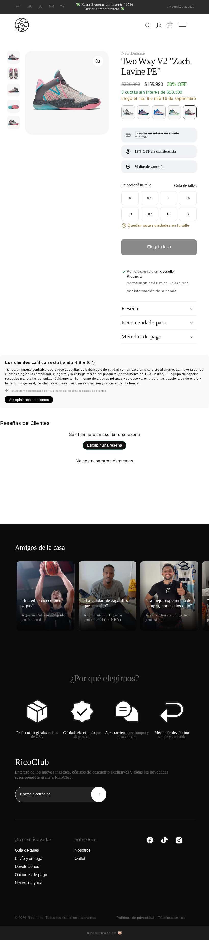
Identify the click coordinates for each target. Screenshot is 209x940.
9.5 (188, 195)
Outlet (80, 858)
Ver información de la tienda (151, 291)
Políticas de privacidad (135, 918)
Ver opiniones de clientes (29, 400)
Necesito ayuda (29, 882)
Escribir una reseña (104, 445)
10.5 (149, 211)
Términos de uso (171, 918)
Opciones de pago (31, 875)
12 (188, 211)
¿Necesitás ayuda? (180, 6)
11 (168, 211)
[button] (170, 25)
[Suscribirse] (98, 794)
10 (130, 211)
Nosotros (83, 850)
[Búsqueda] (147, 25)
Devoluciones (27, 866)
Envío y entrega (29, 858)
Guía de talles (185, 185)
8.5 (149, 195)
